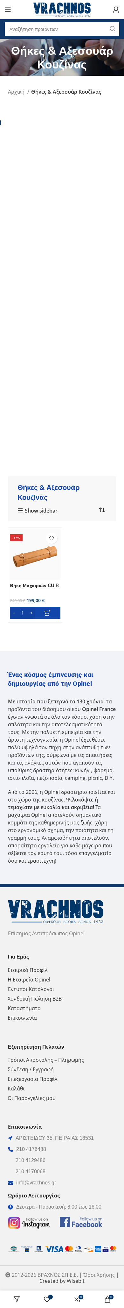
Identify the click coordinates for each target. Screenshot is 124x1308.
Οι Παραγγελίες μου (32, 1098)
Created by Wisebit (62, 1280)
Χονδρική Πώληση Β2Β (35, 998)
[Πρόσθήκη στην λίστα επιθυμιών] (51, 538)
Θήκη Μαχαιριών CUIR (34, 585)
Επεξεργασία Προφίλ (33, 1078)
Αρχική (17, 92)
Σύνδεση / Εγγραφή (31, 1069)
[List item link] (62, 1149)
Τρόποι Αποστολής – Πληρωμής (46, 1059)
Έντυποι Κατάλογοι (31, 989)
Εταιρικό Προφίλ (28, 970)
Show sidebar (41, 511)
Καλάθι (16, 1088)
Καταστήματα (24, 1008)
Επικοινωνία (22, 1017)
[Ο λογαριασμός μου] (116, 9)
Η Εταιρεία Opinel (29, 979)
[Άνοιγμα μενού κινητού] (8, 9)
